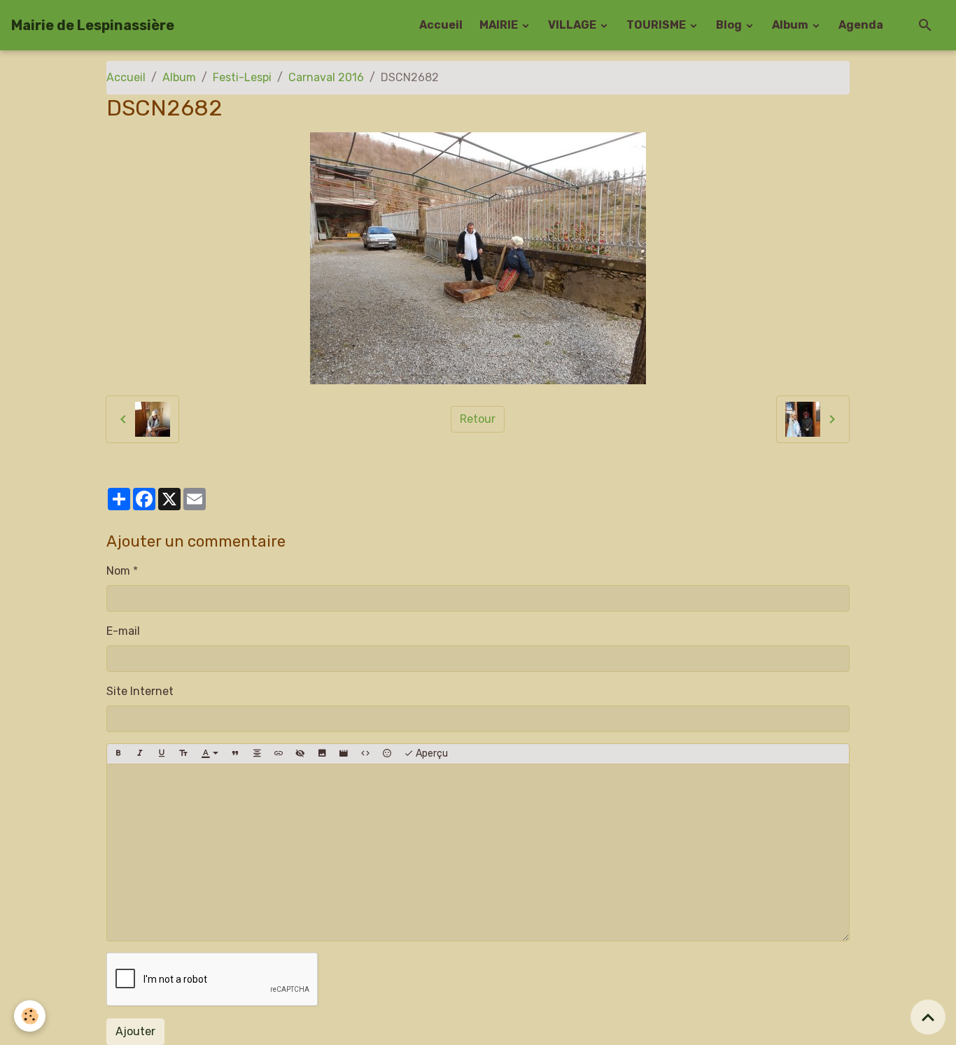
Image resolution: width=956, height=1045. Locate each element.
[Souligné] (161, 754)
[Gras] (118, 754)
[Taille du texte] (183, 754)
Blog (730, 24)
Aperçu (431, 753)
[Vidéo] (343, 754)
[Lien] (278, 754)
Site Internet (140, 691)
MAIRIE (499, 24)
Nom (118, 570)
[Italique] (140, 754)
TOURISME (657, 24)
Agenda (860, 24)
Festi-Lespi (242, 77)
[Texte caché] (300, 754)
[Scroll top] (928, 1017)
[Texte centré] (257, 754)
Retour (477, 419)
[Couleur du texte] (210, 754)
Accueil (441, 24)
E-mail (123, 631)
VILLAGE (573, 24)
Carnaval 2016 (326, 77)
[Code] (365, 754)
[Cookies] (29, 1016)
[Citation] (235, 754)
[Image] (322, 754)
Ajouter (135, 1031)
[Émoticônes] (387, 754)
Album (791, 24)
